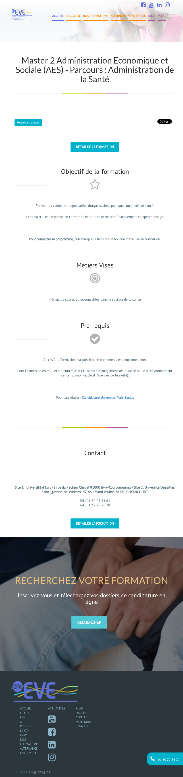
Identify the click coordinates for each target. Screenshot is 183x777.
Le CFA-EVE (73, 16)
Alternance (28, 748)
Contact (82, 717)
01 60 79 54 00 (168, 760)
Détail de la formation (95, 147)
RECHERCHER (89, 622)
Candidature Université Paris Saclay (108, 397)
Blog (151, 16)
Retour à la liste (30, 122)
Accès (162, 16)
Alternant (119, 16)
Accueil (58, 16)
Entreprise (137, 16)
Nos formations (95, 16)
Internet (39, 772)
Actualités (56, 708)
